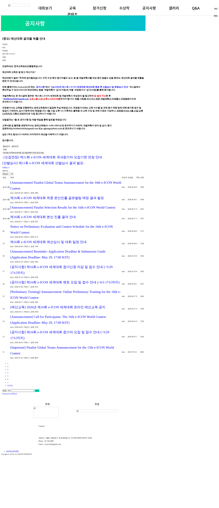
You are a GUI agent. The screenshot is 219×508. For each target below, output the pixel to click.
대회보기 (45, 8)
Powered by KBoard (9, 394)
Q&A (196, 8)
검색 (37, 391)
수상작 (124, 8)
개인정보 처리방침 (12, 451)
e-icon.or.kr (21, 87)
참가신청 (99, 8)
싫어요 (15, 146)
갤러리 (174, 8)
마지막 (10, 386)
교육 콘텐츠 (72, 11)
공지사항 (149, 8)
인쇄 (4, 149)
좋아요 (6, 146)
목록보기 (5, 168)
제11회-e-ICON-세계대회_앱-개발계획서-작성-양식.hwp (23, 153)
